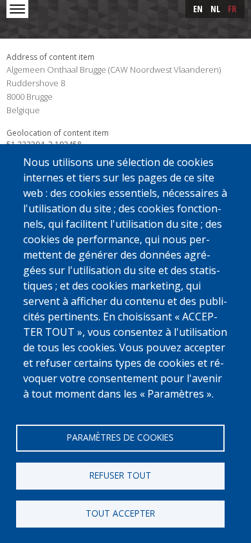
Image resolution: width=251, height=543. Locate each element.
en (198, 9)
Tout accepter (120, 513)
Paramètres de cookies (120, 437)
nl (215, 9)
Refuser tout (120, 475)
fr (232, 9)
